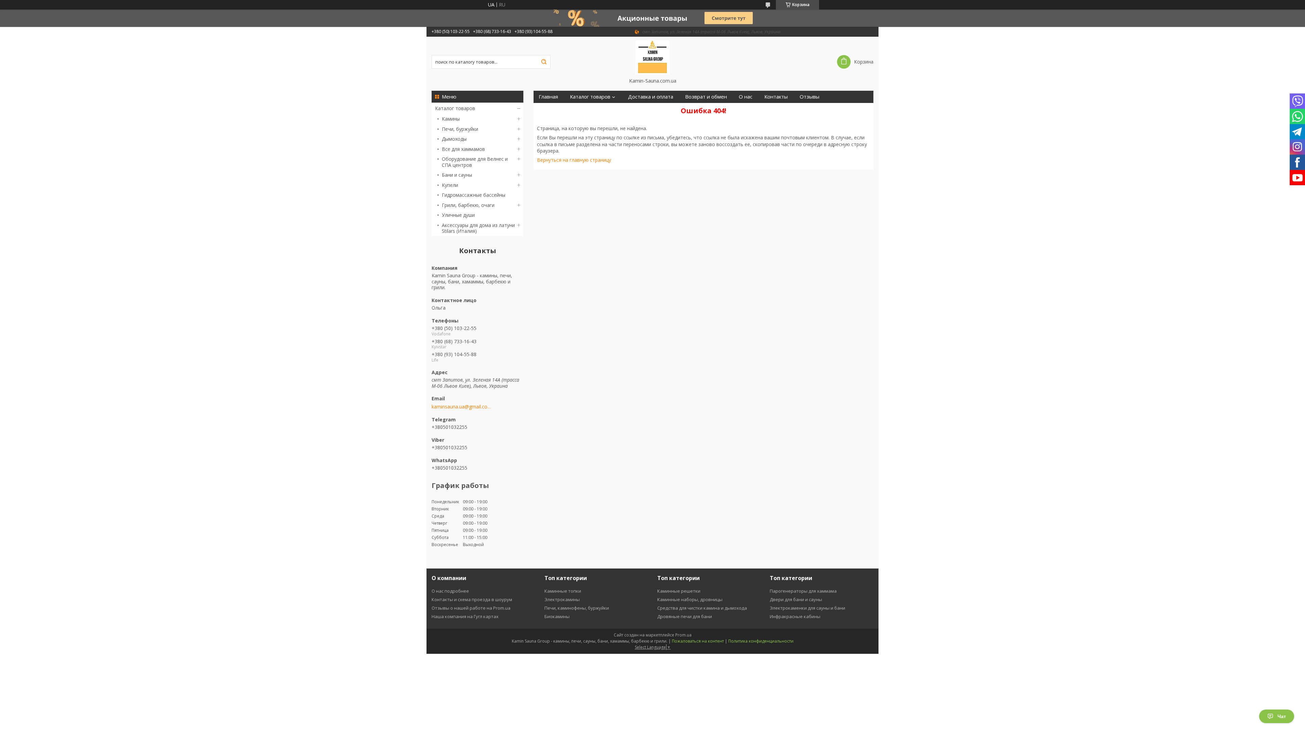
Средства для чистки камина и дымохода (702, 608)
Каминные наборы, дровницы (690, 599)
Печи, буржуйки (460, 129)
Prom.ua (683, 635)
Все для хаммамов (463, 149)
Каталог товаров (455, 108)
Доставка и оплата (650, 96)
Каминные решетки (678, 591)
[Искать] (544, 62)
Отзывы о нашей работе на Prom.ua (471, 608)
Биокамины (557, 616)
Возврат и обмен (706, 96)
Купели (450, 185)
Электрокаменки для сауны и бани (807, 608)
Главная (548, 96)
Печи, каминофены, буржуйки (576, 608)
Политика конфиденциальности (761, 641)
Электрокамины (562, 599)
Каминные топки (562, 591)
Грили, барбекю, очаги (468, 205)
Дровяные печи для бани (684, 616)
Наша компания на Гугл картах (465, 616)
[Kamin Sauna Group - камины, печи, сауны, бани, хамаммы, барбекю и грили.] (652, 57)
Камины (451, 119)
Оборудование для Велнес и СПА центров (475, 162)
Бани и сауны (457, 175)
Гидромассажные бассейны (473, 195)
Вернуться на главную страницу (574, 160)
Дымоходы (454, 139)
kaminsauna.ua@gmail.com (461, 407)
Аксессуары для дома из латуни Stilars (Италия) (478, 228)
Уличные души (458, 215)
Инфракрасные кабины (795, 616)
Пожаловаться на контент (698, 641)
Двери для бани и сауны (796, 599)
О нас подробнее (450, 591)
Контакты (776, 96)
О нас (745, 96)
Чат (1281, 716)
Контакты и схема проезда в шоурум (472, 599)
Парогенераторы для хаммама (803, 591)
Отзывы (809, 96)
